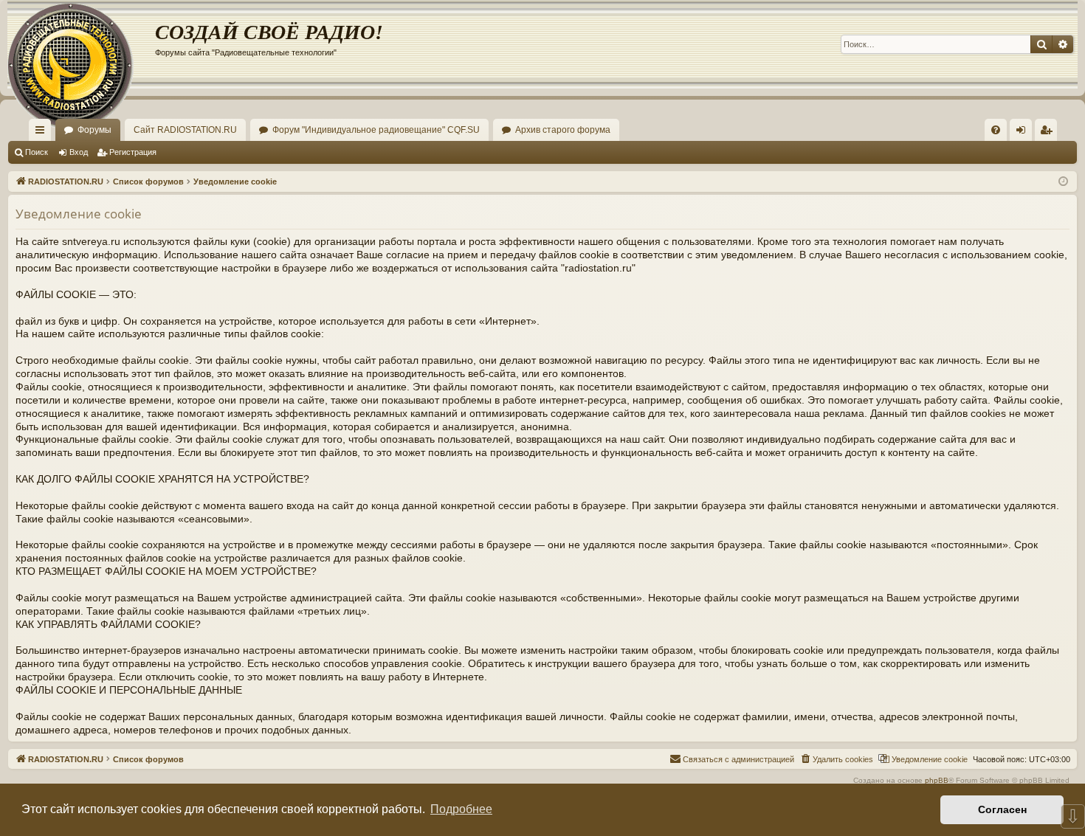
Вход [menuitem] (1024, 133)
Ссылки (43, 133)
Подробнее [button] (461, 809)
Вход (78, 152)
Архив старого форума (562, 130)
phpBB (936, 780)
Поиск (36, 152)
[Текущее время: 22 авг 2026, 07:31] (1063, 181)
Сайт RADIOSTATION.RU (185, 130)
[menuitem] (996, 130)
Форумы (94, 130)
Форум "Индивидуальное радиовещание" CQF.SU (376, 130)
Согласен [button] (1002, 809)
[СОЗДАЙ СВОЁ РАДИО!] (81, 44)
